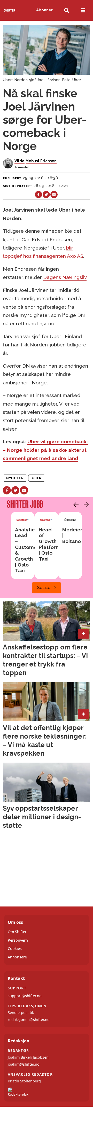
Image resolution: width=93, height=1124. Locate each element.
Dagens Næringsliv (65, 277)
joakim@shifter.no (24, 1064)
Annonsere (17, 957)
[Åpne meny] (83, 10)
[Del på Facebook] (38, 194)
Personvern (18, 940)
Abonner (44, 10)
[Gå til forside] (9, 10)
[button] (74, 505)
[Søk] (66, 10)
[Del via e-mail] (54, 194)
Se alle (43, 587)
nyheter (15, 478)
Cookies (15, 948)
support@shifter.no (25, 995)
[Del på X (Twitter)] (46, 194)
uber (37, 478)
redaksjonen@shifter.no (29, 1019)
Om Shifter (17, 931)
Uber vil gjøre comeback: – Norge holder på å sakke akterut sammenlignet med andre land (45, 450)
